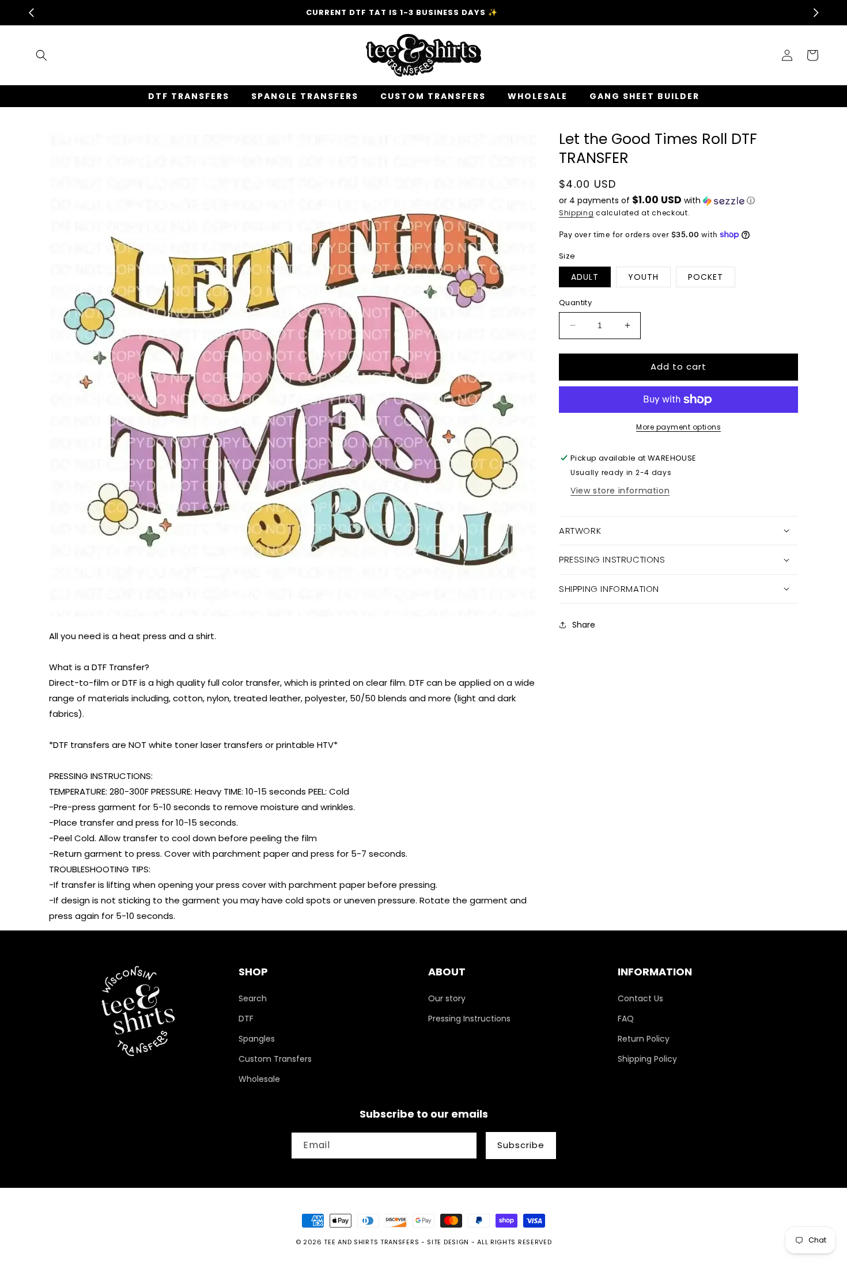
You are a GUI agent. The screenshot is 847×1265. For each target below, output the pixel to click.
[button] (41, 55)
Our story (447, 998)
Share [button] (583, 624)
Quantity (575, 302)
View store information (620, 490)
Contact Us (640, 998)
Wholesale (259, 1079)
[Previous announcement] (31, 12)
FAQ (626, 1018)
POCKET (705, 277)
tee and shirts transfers (371, 1242)
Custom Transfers (275, 1059)
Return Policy (644, 1038)
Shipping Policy (647, 1059)
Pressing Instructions (469, 1018)
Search (253, 998)
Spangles (257, 1038)
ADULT (585, 277)
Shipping (576, 213)
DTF (246, 1018)
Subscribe (520, 1145)
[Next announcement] (816, 12)
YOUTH (643, 277)
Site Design (448, 1242)
